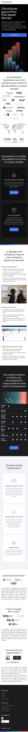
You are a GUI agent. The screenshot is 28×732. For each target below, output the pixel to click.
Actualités (3, 695)
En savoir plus (14, 192)
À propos (3, 697)
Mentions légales (5, 710)
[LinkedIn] (2, 718)
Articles (3, 693)
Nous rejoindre (4, 699)
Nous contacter (14, 35)
